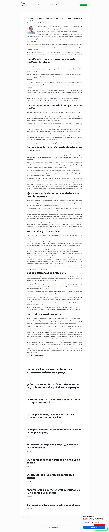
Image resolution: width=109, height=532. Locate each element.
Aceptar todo (94, 527)
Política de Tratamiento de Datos (54, 527)
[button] (44, 4)
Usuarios (63, 4)
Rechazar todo (99, 525)
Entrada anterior (24, 517)
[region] (94, 522)
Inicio (39, 4)
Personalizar (88, 525)
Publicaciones (52, 4)
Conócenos (43, 4)
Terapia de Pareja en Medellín (33, 22)
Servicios (58, 4)
